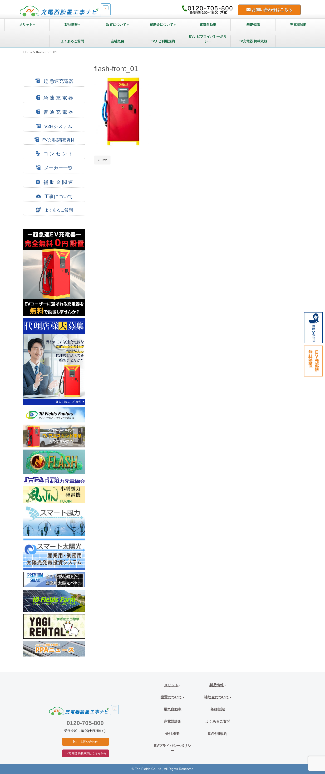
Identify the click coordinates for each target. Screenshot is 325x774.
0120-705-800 (85, 723)
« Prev (102, 160)
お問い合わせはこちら (271, 9)
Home (27, 52)
